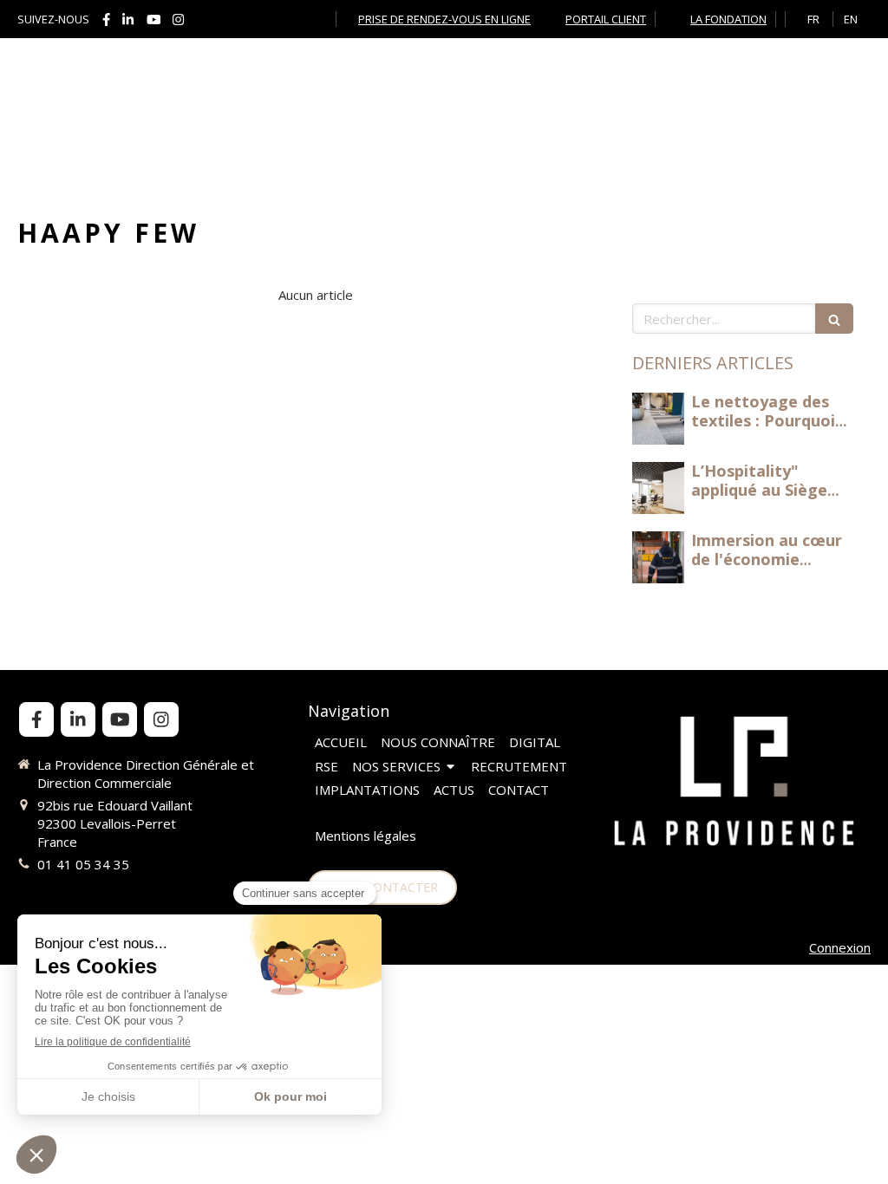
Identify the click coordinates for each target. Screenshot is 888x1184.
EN (851, 19)
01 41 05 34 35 (83, 864)
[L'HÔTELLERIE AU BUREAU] (658, 419)
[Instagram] (178, 23)
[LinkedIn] (128, 23)
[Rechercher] (834, 318)
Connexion (840, 947)
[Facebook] (106, 23)
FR (813, 19)
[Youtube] (154, 23)
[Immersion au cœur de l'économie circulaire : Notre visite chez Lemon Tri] (658, 557)
